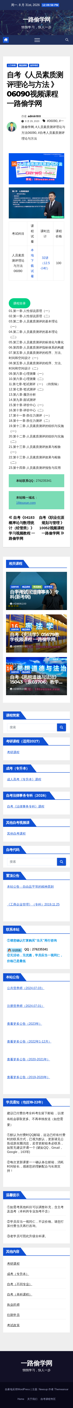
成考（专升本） (18, 1274)
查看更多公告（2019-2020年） (28, 1077)
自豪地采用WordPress (18, 1389)
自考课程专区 (48, 1399)
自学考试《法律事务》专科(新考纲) (34, 594)
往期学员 (13, 1315)
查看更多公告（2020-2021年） (28, 1059)
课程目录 (19, 303)
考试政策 (13, 1325)
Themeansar (61, 1389)
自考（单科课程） (19, 1294)
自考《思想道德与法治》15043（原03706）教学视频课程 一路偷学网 (34, 682)
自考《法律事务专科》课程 (25, 806)
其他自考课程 (16, 833)
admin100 (34, 116)
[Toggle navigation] (37, 40)
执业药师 (13, 1304)
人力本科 (12, 65)
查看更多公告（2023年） (24, 1023)
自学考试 (34, 65)
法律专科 (15, 587)
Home (21, 1399)
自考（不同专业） (19, 1284)
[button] (67, 39)
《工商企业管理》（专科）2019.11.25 (33, 904)
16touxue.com (26, 502)
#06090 (52, 121)
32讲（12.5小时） (45, 263)
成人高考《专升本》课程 (24, 779)
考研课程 (13, 752)
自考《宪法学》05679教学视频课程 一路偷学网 (34, 637)
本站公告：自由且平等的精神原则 (30, 886)
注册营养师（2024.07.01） (25, 1006)
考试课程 (37, 587)
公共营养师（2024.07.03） (25, 988)
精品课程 (23, 65)
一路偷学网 (36, 19)
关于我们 (32, 1399)
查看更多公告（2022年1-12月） (29, 1041)
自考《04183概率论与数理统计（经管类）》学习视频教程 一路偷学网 (22, 527)
